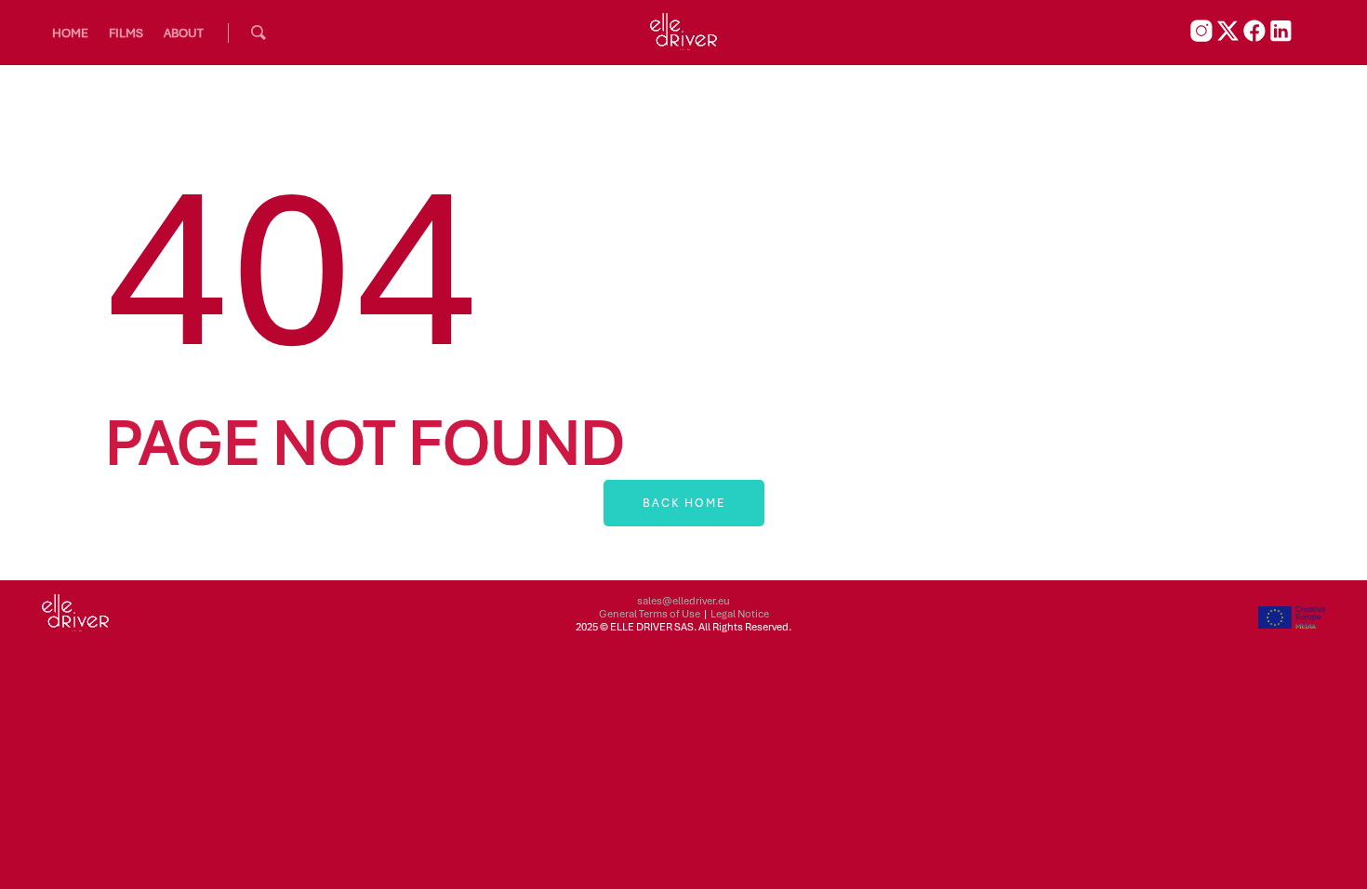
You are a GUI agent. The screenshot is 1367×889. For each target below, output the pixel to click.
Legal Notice (739, 613)
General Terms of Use (649, 613)
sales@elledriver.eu (683, 600)
